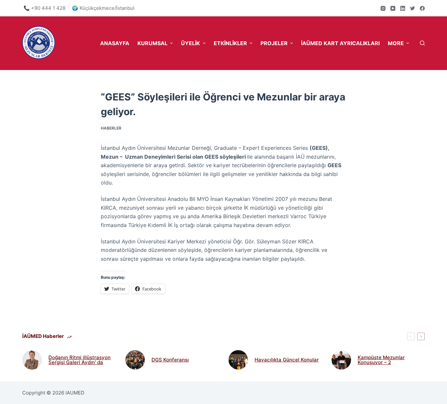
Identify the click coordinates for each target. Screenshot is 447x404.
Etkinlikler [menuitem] (230, 43)
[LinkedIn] (402, 8)
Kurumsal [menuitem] (152, 43)
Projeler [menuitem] (274, 43)
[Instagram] (383, 8)
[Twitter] (412, 8)
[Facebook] (422, 8)
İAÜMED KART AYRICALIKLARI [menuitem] (340, 43)
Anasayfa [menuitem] (114, 43)
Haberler (111, 128)
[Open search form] (422, 43)
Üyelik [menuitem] (190, 43)
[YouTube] (392, 8)
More (396, 43)
